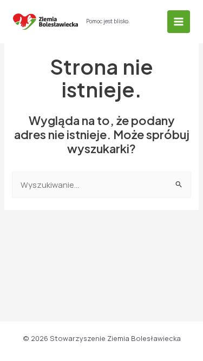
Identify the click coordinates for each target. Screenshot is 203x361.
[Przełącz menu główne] (178, 21)
